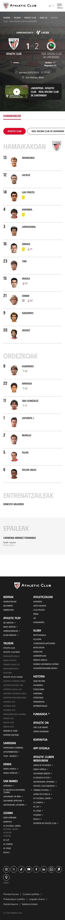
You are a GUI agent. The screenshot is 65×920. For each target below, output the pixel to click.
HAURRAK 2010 (9, 706)
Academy (37, 815)
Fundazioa (40, 714)
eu (50, 6)
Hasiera (6, 17)
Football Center (10, 829)
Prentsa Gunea (11, 894)
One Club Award (40, 727)
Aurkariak (37, 693)
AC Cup (6, 840)
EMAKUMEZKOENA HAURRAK (14, 714)
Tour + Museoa (10, 756)
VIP (34, 618)
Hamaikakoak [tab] (12, 116)
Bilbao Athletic (10, 660)
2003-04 (43, 17)
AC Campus (8, 844)
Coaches (7, 836)
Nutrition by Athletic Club (44, 823)
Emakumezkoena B (11, 656)
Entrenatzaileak (40, 706)
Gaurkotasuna (9, 601)
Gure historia (39, 681)
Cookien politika (31, 894)
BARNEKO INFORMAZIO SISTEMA (46, 664)
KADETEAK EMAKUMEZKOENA (14, 697)
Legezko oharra (37, 899)
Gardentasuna (39, 656)
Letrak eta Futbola (41, 794)
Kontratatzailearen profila (45, 668)
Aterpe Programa (41, 731)
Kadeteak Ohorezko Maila (14, 693)
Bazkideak (37, 601)
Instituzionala (39, 635)
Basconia (7, 673)
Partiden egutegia (11, 735)
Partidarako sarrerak (13, 747)
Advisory (7, 832)
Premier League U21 (11, 664)
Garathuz (7, 821)
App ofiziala (41, 748)
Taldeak (17, 17)
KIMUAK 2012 (8, 718)
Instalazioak (38, 647)
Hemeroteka (8, 610)
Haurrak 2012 (9, 702)
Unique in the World (42, 765)
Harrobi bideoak (10, 631)
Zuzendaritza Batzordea (44, 643)
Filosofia (37, 639)
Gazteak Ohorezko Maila (14, 681)
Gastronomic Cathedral (14, 805)
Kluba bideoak (9, 635)
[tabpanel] (32, 341)
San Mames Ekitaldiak (12, 800)
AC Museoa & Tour (41, 777)
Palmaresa (38, 685)
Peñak (35, 614)
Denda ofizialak (10, 773)
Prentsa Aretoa (40, 660)
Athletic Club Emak (11, 652)
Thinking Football (41, 790)
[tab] (14, 131)
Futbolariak (38, 689)
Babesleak (37, 651)
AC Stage (7, 848)
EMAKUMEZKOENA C (11, 668)
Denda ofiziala (9, 769)
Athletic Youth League (13, 677)
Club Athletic (39, 610)
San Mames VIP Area (12, 796)
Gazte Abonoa (39, 605)
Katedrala (7, 785)
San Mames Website (41, 773)
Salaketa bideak (30, 904)
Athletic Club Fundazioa (44, 786)
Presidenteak (38, 702)
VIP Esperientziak (10, 752)
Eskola (6, 852)
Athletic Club (30, 17)
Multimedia (8, 605)
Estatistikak (38, 697)
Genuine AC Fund (10, 731)
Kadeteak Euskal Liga (12, 689)
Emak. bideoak (9, 627)
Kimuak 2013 (8, 722)
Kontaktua (40, 739)
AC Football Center (11, 826)
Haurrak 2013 (9, 710)
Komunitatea (38, 622)
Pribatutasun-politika (14, 899)
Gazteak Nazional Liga (13, 685)
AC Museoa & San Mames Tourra (14, 791)
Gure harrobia (9, 817)
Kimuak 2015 (8, 726)
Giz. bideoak (8, 622)
